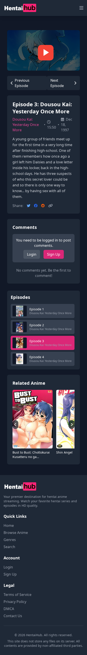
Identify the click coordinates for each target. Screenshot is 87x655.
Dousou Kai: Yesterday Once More (25, 124)
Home (9, 525)
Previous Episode (22, 83)
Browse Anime (16, 532)
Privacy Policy (15, 601)
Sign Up (53, 254)
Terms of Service (17, 594)
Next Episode (57, 83)
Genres (10, 539)
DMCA (9, 608)
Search (9, 546)
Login (31, 254)
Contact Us (13, 615)
